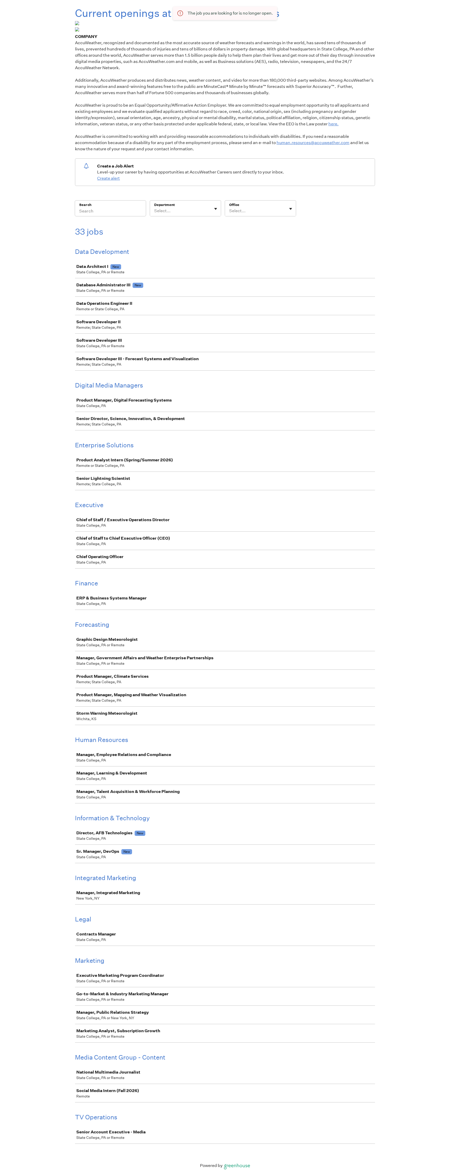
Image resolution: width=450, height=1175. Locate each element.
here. (333, 123)
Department (164, 205)
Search (85, 205)
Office (234, 205)
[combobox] (154, 211)
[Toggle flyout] (216, 209)
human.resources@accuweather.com (313, 142)
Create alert (108, 178)
